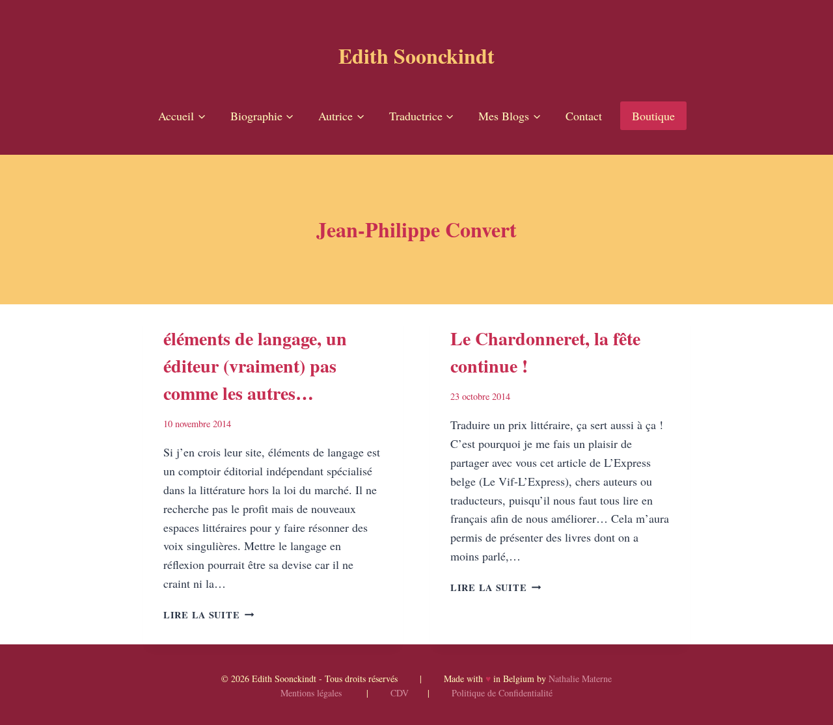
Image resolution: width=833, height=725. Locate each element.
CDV (399, 693)
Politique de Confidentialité (502, 693)
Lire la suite (208, 615)
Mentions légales (311, 693)
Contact (584, 116)
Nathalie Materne (580, 678)
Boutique (653, 116)
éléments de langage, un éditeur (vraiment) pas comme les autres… (255, 365)
